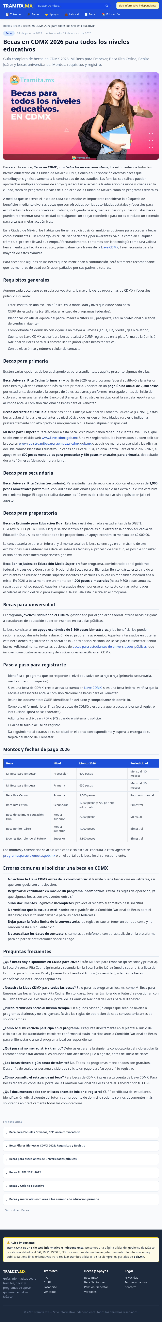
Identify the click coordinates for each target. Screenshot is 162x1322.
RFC (46, 1277)
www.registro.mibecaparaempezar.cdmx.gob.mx (55, 443)
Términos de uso (136, 1282)
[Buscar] (107, 5)
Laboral (71, 14)
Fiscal (90, 14)
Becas (33, 14)
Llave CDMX (109, 247)
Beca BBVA (91, 1277)
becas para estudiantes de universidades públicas (110, 646)
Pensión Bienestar (96, 1287)
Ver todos (50, 1292)
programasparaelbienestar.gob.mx (29, 855)
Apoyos (52, 14)
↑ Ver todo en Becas (16, 1210)
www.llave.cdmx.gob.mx (60, 438)
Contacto (130, 1287)
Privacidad (131, 1277)
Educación (111, 14)
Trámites (14, 14)
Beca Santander (94, 1282)
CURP (47, 1282)
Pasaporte (50, 1287)
